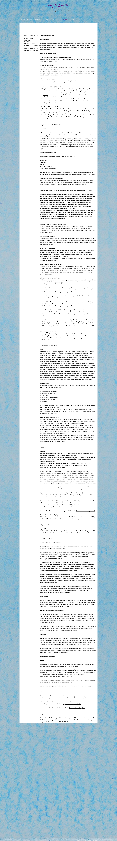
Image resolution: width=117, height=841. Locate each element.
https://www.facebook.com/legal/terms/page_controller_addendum (56, 676)
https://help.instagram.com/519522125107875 (56, 722)
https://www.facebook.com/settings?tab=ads (64, 682)
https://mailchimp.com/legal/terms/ (85, 511)
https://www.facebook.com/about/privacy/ (80, 686)
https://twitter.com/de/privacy (77, 708)
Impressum (42, 61)
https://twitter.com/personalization (72, 704)
